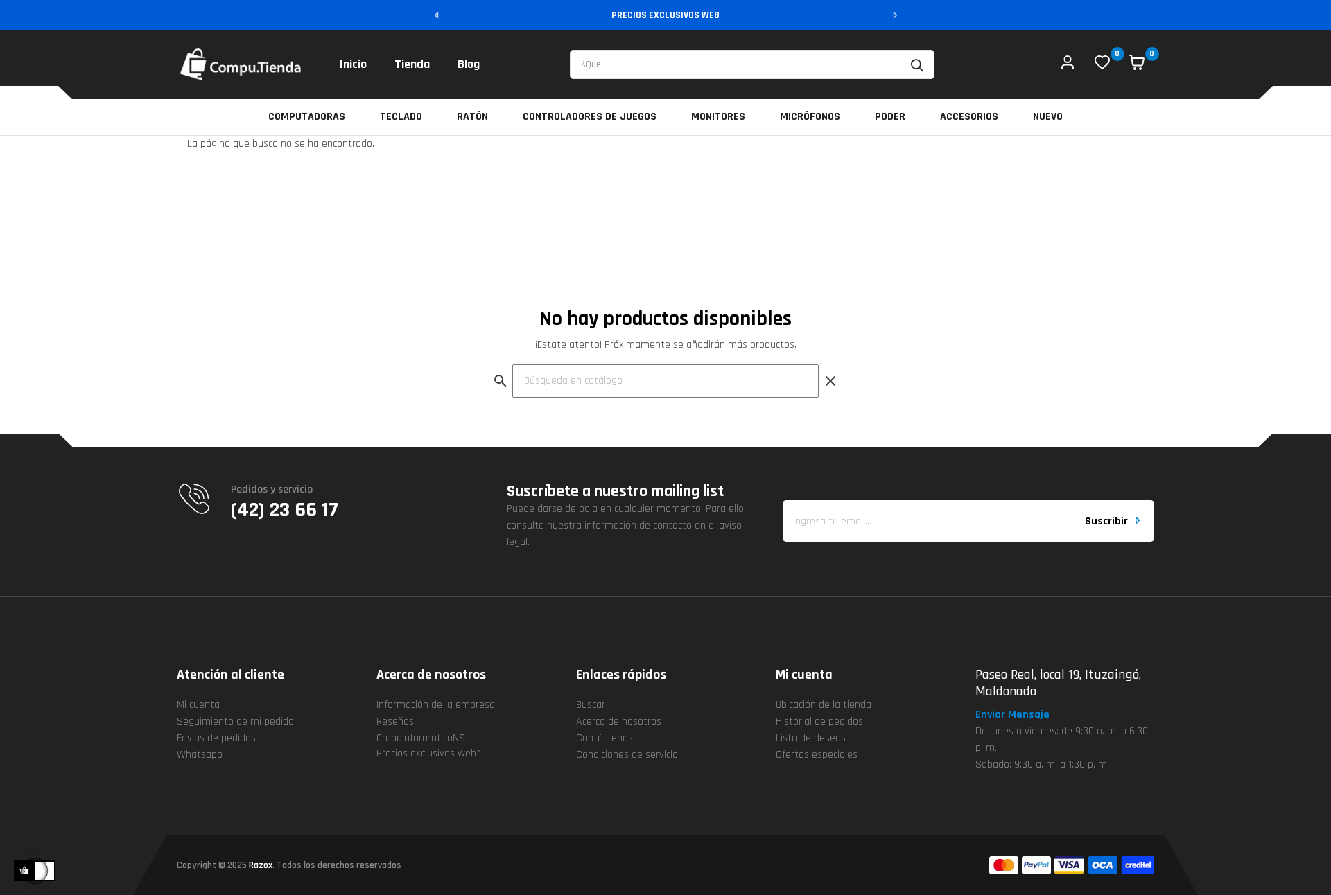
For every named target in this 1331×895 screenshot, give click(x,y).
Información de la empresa (435, 705)
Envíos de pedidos (216, 738)
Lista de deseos (811, 738)
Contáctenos (604, 738)
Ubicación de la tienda (823, 705)
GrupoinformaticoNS (420, 738)
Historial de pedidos (819, 721)
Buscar (590, 705)
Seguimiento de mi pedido (235, 721)
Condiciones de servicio (627, 754)
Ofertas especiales (817, 754)
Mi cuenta (198, 705)
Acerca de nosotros (618, 721)
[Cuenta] (1067, 64)
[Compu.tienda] (241, 64)
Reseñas (395, 721)
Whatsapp (200, 754)
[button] (1018, 715)
